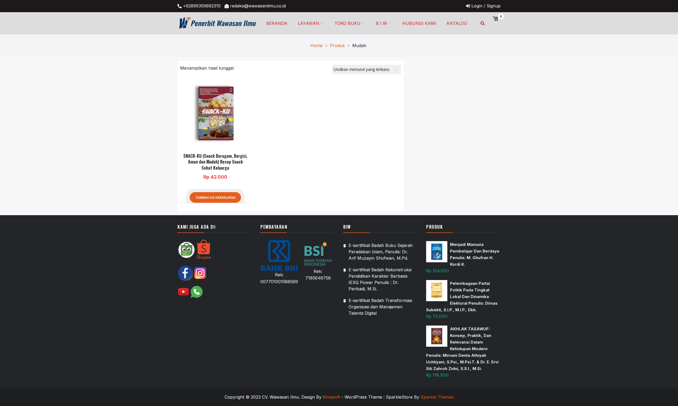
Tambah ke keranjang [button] (215, 198)
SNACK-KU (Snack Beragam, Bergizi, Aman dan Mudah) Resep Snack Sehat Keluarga (215, 162)
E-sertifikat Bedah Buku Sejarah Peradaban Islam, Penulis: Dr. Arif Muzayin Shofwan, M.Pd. (381, 252)
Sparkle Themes (437, 397)
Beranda (276, 23)
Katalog (457, 23)
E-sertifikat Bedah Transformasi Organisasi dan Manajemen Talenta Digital (380, 307)
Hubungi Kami (419, 23)
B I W (381, 23)
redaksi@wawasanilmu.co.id (258, 5)
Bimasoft (331, 397)
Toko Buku (347, 23)
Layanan (308, 23)
